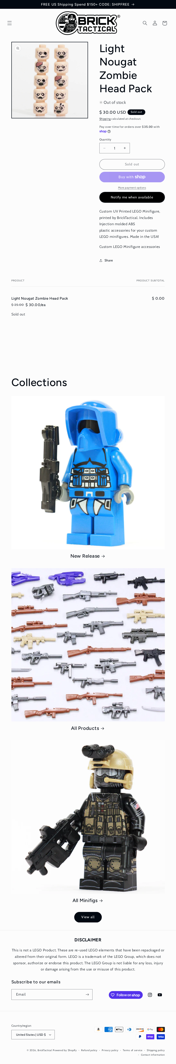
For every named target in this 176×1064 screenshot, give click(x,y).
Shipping (105, 118)
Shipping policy (156, 1050)
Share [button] (109, 260)
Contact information (153, 1054)
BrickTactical (45, 1050)
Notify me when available (132, 197)
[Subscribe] (87, 994)
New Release (85, 556)
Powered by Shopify (65, 1050)
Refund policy (89, 1050)
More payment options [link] (132, 187)
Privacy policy (110, 1050)
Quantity (105, 139)
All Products (85, 728)
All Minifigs (85, 900)
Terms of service (133, 1050)
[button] (9, 23)
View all (87, 917)
